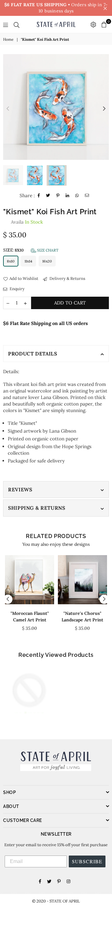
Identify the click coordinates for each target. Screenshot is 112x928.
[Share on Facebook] (39, 195)
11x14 (28, 261)
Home (8, 39)
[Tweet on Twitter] (48, 195)
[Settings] (93, 24)
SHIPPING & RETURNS (36, 508)
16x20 (47, 261)
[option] (56, 107)
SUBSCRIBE (87, 861)
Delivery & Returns (67, 278)
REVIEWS (20, 489)
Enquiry (17, 288)
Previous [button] (7, 109)
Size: (30, 250)
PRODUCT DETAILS (32, 353)
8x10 (11, 261)
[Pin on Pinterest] (58, 195)
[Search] (16, 24)
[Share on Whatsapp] (77, 195)
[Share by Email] (87, 195)
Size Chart (47, 250)
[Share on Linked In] (67, 195)
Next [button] (104, 109)
